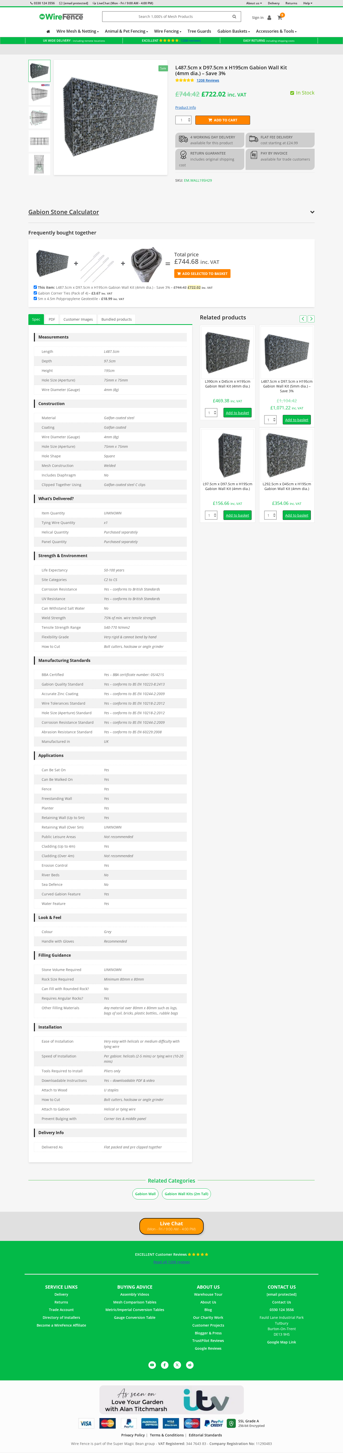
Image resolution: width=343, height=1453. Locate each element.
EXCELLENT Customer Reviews (161, 1254)
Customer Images (78, 319)
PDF (52, 319)
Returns (61, 1302)
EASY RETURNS (269, 40)
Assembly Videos (134, 1294)
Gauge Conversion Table (134, 1317)
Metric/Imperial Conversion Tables (134, 1309)
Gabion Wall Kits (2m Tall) (186, 1193)
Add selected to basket (204, 273)
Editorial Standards (205, 1435)
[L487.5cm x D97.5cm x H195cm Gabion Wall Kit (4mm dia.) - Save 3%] (52, 263)
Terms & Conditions (167, 1435)
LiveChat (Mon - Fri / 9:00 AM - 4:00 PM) (125, 3)
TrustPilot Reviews (208, 1340)
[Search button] (234, 17)
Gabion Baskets (232, 31)
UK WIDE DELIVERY (74, 40)
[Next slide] (39, 168)
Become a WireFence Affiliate (61, 1325)
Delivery (61, 1294)
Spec (36, 319)
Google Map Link (281, 1342)
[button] (39, 71)
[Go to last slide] (39, 66)
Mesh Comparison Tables (134, 1302)
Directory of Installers (61, 1317)
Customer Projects (208, 1325)
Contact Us (281, 1302)
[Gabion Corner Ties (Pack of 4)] (99, 263)
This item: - (124, 287)
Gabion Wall (145, 1193)
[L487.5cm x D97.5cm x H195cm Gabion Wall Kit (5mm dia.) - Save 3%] (287, 353)
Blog (208, 1309)
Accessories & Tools (275, 31)
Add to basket (237, 412)
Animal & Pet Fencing (125, 31)
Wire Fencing (167, 31)
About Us (208, 1302)
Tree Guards (199, 31)
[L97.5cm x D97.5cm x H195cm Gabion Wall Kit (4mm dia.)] (228, 455)
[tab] (36, 319)
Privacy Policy (133, 1435)
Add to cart (225, 120)
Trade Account (61, 1309)
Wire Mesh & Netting (76, 31)
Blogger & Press (208, 1333)
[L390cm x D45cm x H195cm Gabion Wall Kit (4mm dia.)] (228, 353)
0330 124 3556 (44, 3)
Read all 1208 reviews (171, 1262)
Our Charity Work (208, 1317)
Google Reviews (208, 1348)
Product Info (185, 107)
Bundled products (116, 319)
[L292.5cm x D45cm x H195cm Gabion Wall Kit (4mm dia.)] (287, 455)
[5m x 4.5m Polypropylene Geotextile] (146, 263)
